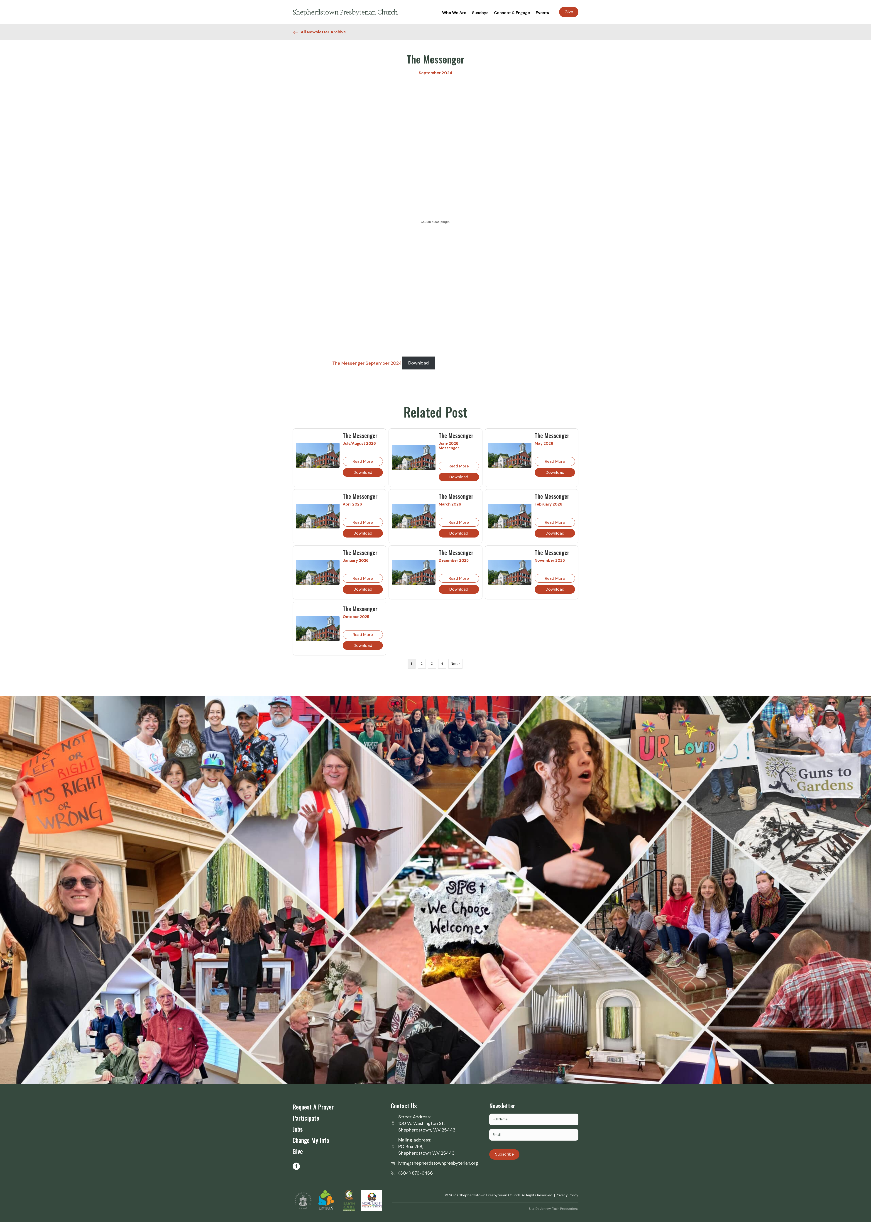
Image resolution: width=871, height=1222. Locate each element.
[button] (296, 1166)
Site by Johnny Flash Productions (553, 1209)
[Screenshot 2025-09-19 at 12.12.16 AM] (349, 1200)
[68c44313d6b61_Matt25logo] (326, 1200)
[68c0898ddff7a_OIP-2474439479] (371, 1200)
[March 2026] (414, 515)
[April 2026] (318, 515)
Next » (455, 664)
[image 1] (303, 1200)
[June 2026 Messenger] (414, 457)
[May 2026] (510, 455)
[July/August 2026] (318, 455)
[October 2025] (318, 628)
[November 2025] (510, 572)
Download (418, 363)
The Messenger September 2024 (367, 363)
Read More (363, 461)
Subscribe (504, 1154)
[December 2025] (414, 572)
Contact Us (404, 1105)
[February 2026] (510, 515)
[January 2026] (318, 572)
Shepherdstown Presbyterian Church (345, 11)
